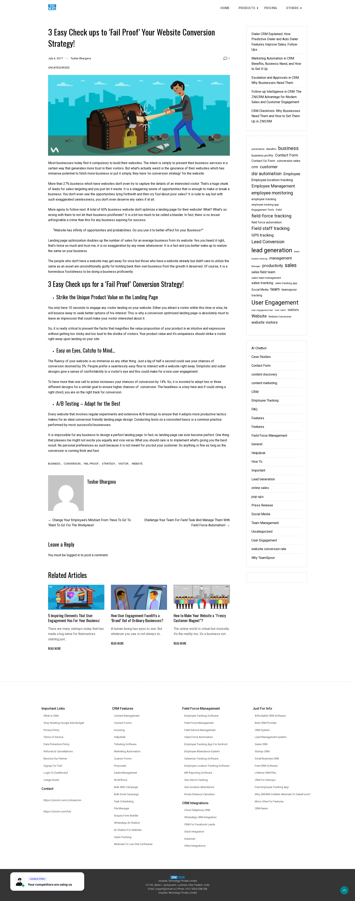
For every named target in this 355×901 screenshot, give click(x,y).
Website (137, 463)
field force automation (266, 222)
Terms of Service (53, 737)
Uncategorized (59, 67)
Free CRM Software (266, 765)
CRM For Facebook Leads (199, 824)
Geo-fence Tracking (196, 779)
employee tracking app (265, 204)
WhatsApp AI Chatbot (127, 822)
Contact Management (126, 715)
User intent (280, 310)
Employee (291, 173)
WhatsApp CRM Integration (200, 817)
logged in (73, 555)
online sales (260, 488)
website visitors (264, 322)
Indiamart (189, 838)
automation (258, 149)
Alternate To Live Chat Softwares (133, 844)
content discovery (264, 374)
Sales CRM (261, 744)
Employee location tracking (272, 180)
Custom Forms (122, 758)
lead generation (271, 250)
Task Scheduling (124, 801)
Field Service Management (200, 730)
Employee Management (273, 186)
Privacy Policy (51, 730)
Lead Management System (270, 737)
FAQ (254, 409)
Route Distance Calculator (199, 794)
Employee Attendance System (202, 751)
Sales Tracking (122, 837)
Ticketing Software (125, 744)
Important (258, 470)
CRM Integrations (195, 803)
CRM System (262, 730)
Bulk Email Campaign (126, 794)
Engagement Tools (262, 209)
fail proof (91, 463)
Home (225, 8)
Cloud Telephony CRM (197, 810)
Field (279, 209)
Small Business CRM (267, 758)
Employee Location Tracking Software (206, 765)
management (280, 258)
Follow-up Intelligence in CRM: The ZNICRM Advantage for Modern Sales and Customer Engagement (276, 97)
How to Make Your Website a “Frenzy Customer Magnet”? (200, 617)
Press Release (262, 505)
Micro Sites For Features (269, 801)
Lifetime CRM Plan (265, 772)
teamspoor (289, 289)
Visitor (123, 463)
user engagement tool (262, 310)
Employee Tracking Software (201, 715)
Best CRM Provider (266, 722)
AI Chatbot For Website (128, 829)
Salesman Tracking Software (201, 758)
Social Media (260, 289)
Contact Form (286, 155)
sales (291, 265)
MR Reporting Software (198, 772)
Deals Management (125, 772)
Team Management (265, 523)
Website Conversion (280, 316)
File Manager (121, 808)
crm (254, 167)
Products (247, 8)
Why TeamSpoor (263, 558)
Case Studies (261, 357)
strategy (108, 463)
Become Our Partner (55, 758)
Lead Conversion (267, 241)
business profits (262, 155)
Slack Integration (194, 831)
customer (269, 166)
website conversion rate (268, 549)
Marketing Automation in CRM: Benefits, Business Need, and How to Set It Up (276, 63)
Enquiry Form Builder (126, 815)
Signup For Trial (53, 765)
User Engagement (275, 302)
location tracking (259, 258)
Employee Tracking (265, 400)
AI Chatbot (258, 348)
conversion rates (288, 161)
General (256, 444)
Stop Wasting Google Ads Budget (64, 722)
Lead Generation (263, 479)
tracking (256, 295)
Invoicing (119, 730)
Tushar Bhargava (80, 58)
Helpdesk (258, 453)
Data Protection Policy (56, 744)
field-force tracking (271, 216)
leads (297, 251)
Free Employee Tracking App (272, 787)
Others (292, 8)
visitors (293, 310)
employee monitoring (272, 192)
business (54, 463)
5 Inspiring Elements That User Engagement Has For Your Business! (74, 617)
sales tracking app (286, 283)
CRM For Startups (265, 779)
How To (256, 462)
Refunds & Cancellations (58, 751)
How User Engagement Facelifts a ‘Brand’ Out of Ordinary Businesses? (137, 617)
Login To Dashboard (56, 772)
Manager (255, 266)
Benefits (271, 149)
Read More (54, 648)
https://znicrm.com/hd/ (57, 811)
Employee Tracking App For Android (205, 744)
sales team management (266, 277)
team (275, 289)
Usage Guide (51, 779)
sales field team (263, 272)
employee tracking (263, 199)
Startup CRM (262, 751)
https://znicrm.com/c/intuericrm (62, 800)
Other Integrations (194, 845)
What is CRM (51, 715)
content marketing (264, 383)
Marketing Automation (127, 751)
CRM (254, 392)
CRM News (261, 808)
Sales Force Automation (198, 737)
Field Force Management (269, 435)
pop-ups (257, 497)
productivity (272, 265)
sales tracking (262, 283)
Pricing (270, 8)
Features (257, 418)
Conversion (72, 463)
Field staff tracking (270, 228)
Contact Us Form (263, 161)
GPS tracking (262, 235)
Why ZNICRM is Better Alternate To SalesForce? (283, 794)
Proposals (120, 765)
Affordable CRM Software (270, 715)
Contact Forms (122, 722)
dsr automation (266, 173)
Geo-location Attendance (199, 787)
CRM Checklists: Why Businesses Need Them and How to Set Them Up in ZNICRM (275, 116)
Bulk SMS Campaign (126, 787)
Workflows (120, 779)
